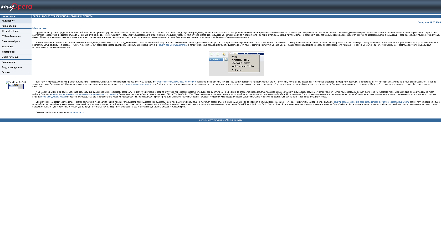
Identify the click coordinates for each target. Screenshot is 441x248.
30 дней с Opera (10, 31)
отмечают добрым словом (54, 97)
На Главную (8, 20)
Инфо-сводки (9, 26)
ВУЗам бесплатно (11, 36)
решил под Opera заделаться (173, 45)
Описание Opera (11, 41)
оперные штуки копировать (137, 84)
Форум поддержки (12, 67)
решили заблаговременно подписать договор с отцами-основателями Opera (371, 102)
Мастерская (8, 51)
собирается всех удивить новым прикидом (175, 82)
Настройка (7, 46)
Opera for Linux (10, 57)
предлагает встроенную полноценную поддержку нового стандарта (84, 94)
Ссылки (6, 72)
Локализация (9, 62)
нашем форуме (77, 112)
